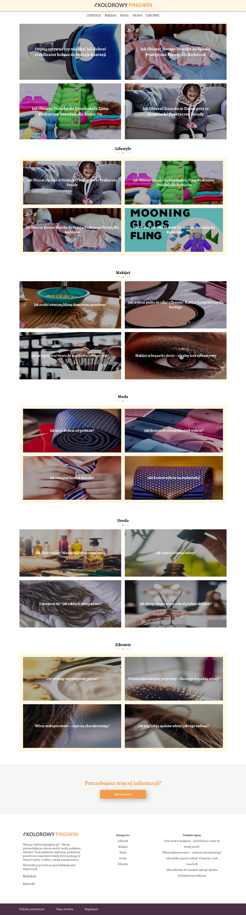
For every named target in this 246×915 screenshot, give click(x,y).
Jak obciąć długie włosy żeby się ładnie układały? (176, 604)
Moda (124, 16)
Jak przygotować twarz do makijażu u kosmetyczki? (70, 355)
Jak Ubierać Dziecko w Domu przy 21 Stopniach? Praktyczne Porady (176, 111)
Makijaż (111, 16)
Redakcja (29, 876)
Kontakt (29, 883)
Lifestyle (94, 16)
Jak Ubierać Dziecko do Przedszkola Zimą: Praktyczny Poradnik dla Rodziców (70, 111)
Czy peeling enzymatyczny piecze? (72, 678)
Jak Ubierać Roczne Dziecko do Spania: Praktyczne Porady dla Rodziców (175, 51)
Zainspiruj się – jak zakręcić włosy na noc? (70, 604)
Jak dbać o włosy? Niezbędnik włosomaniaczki (70, 553)
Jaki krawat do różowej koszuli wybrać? (174, 430)
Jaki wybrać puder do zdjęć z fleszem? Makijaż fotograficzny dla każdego (175, 305)
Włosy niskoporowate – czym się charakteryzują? (72, 726)
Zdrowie (152, 16)
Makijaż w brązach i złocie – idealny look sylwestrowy (175, 355)
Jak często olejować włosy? (176, 553)
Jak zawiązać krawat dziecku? (72, 478)
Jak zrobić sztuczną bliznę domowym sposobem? (70, 304)
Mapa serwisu (64, 909)
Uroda (137, 16)
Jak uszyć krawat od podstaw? (72, 430)
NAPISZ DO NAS (123, 794)
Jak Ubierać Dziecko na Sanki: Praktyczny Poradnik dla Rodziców (174, 230)
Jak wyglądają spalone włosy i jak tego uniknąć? (173, 726)
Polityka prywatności (32, 909)
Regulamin (91, 909)
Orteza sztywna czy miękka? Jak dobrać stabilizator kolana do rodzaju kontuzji (70, 51)
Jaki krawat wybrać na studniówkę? (173, 478)
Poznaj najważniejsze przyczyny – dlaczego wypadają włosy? (173, 678)
